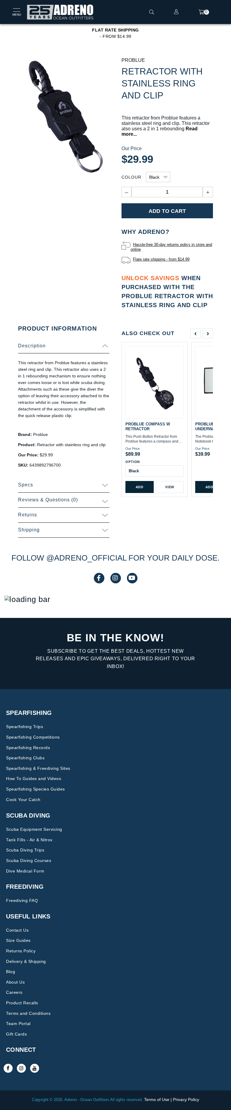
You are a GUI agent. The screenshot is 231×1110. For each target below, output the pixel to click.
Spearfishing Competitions (33, 737)
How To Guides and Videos (33, 778)
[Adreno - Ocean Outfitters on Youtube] (34, 1068)
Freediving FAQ (22, 900)
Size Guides (18, 940)
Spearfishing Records (28, 747)
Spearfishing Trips (24, 726)
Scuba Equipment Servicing (34, 829)
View (169, 487)
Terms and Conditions (28, 1013)
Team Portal (18, 1023)
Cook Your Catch (23, 799)
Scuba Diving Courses (28, 860)
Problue (133, 60)
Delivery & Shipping (26, 961)
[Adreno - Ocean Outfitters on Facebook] (8, 1068)
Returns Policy (20, 950)
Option (132, 462)
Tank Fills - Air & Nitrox (29, 839)
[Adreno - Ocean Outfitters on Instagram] (21, 1068)
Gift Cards (16, 1034)
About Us (15, 982)
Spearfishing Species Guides (35, 789)
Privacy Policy (186, 1099)
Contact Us (17, 930)
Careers (14, 992)
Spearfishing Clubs (25, 757)
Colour (131, 177)
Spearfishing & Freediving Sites (38, 768)
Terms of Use (156, 1099)
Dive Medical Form (25, 871)
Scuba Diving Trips (25, 850)
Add (139, 487)
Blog (10, 971)
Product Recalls (22, 1002)
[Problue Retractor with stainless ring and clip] (63, 119)
